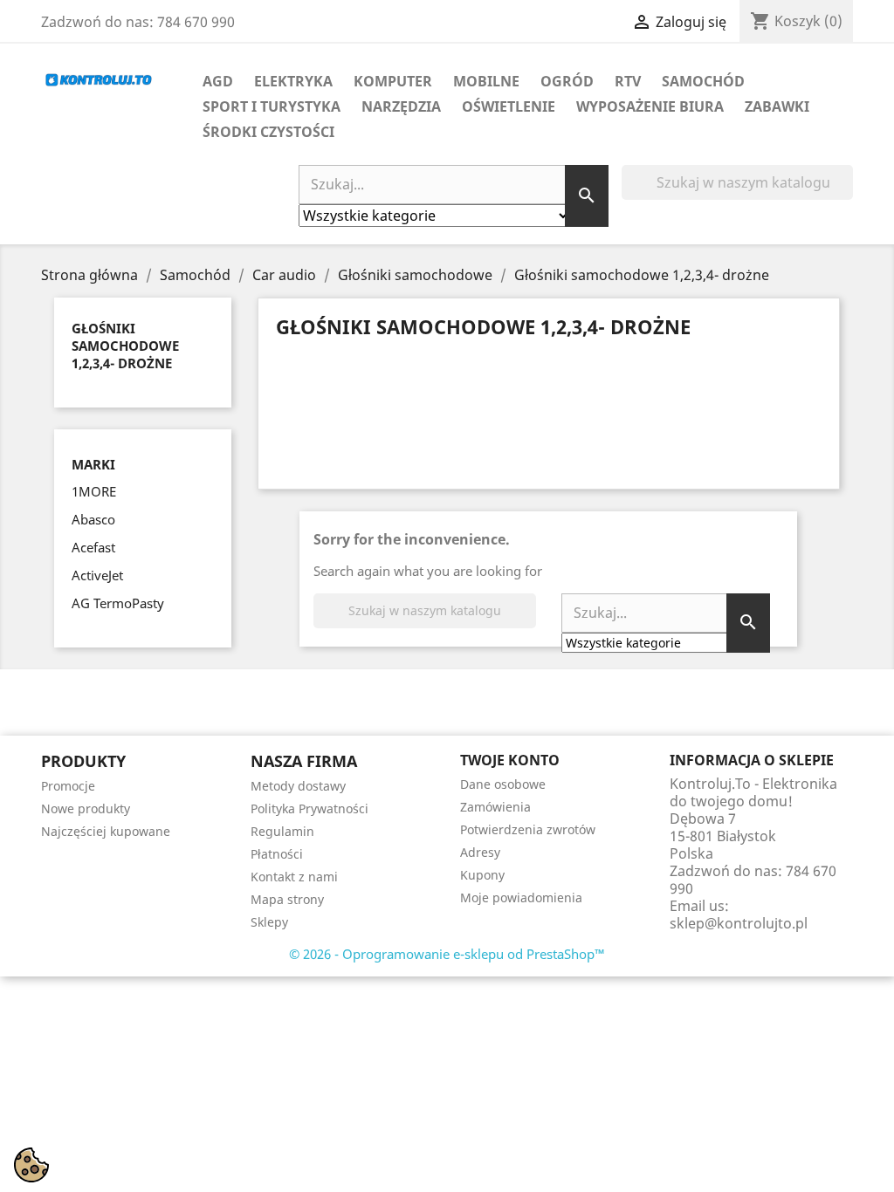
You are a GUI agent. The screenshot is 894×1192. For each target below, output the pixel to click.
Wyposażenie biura (650, 106)
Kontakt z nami (294, 876)
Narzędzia (401, 106)
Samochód (703, 81)
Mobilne (486, 81)
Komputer (393, 81)
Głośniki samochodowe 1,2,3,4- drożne (125, 345)
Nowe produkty (85, 808)
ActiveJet (97, 575)
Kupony (482, 875)
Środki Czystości (268, 131)
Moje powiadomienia (521, 897)
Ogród (567, 81)
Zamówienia (495, 806)
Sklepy (269, 922)
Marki (93, 464)
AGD (218, 81)
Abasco (93, 519)
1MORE (94, 491)
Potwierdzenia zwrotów (527, 829)
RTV (628, 81)
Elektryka (293, 81)
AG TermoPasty (118, 603)
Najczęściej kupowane (105, 831)
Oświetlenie (508, 106)
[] (846, 194)
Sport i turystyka (271, 106)
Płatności (277, 854)
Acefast (93, 547)
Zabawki (777, 106)
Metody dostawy (298, 786)
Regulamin (282, 831)
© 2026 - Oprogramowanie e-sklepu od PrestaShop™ (447, 954)
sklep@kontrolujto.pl (739, 923)
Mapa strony (287, 899)
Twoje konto (510, 760)
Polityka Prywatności (309, 808)
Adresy (480, 852)
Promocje (68, 786)
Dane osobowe (503, 784)
